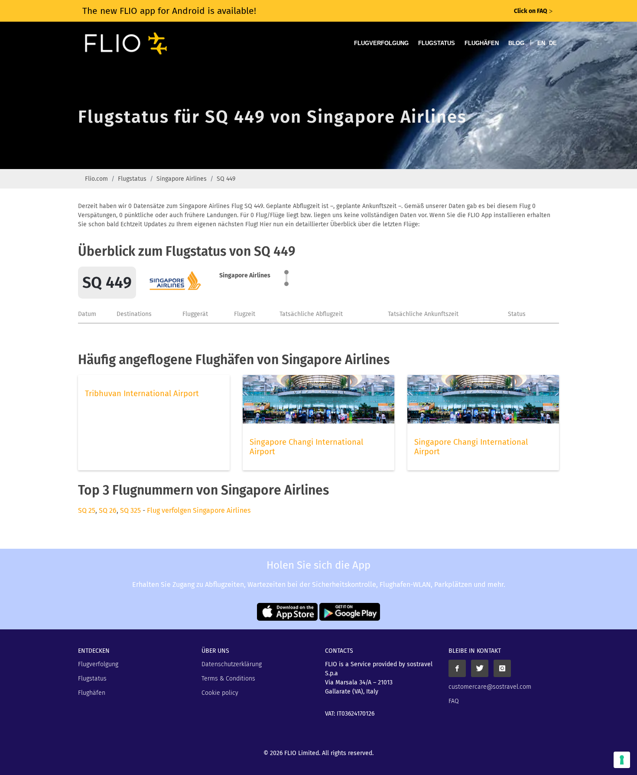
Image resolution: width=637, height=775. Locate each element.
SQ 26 (108, 510)
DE (553, 43)
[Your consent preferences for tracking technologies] (622, 760)
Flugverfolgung (381, 43)
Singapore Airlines (181, 178)
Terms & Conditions (228, 678)
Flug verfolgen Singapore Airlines (198, 510)
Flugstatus (436, 43)
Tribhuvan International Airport (142, 393)
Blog (516, 43)
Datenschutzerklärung (232, 664)
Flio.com (96, 178)
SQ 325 (130, 510)
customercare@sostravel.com (489, 686)
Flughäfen (482, 43)
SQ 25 (86, 510)
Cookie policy (220, 693)
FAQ (453, 701)
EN (541, 43)
